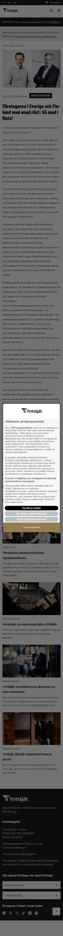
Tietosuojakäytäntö (31, 527)
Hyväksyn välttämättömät (31, 513)
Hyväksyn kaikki (31, 508)
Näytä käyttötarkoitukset (32, 519)
